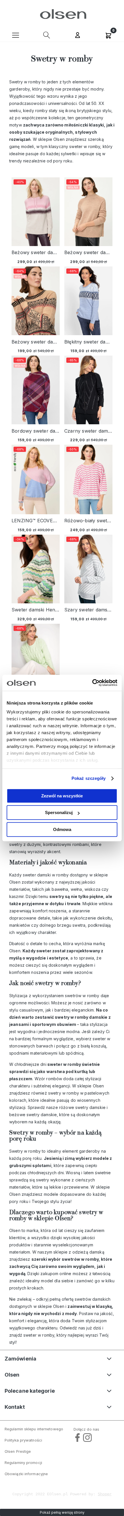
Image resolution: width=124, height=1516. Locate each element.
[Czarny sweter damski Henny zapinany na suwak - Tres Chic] (88, 390)
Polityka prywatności (23, 1440)
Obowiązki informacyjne (26, 1474)
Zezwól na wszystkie (62, 795)
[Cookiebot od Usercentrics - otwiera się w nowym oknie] (92, 682)
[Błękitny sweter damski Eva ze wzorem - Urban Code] (88, 300)
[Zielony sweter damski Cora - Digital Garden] (36, 660)
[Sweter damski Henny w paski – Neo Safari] (36, 569)
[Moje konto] (77, 36)
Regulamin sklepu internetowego (34, 1429)
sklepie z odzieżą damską (78, 1252)
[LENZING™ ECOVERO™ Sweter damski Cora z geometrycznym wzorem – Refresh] (36, 479)
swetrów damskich (92, 1299)
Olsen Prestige (18, 1451)
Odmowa (62, 829)
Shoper (105, 1494)
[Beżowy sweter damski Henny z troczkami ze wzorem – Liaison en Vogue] (36, 211)
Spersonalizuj (59, 812)
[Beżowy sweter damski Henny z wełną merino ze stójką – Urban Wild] (88, 211)
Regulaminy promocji (23, 1463)
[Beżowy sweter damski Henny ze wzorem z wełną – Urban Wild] (36, 300)
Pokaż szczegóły (89, 778)
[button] (15, 35)
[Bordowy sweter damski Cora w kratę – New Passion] (36, 390)
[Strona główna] (62, 14)
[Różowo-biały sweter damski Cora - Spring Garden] (88, 479)
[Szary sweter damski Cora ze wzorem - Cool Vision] (88, 569)
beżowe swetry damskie (33, 1114)
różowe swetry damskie (82, 1107)
